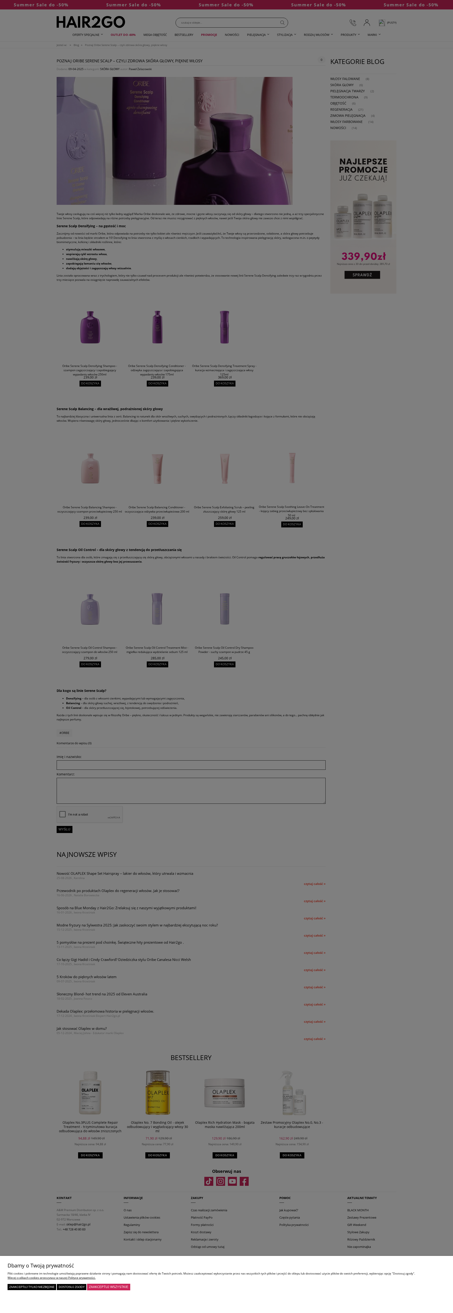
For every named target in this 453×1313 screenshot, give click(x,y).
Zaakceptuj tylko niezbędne (32, 1287)
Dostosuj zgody (72, 1287)
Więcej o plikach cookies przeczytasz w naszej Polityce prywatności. (52, 1278)
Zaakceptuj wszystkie (108, 1287)
